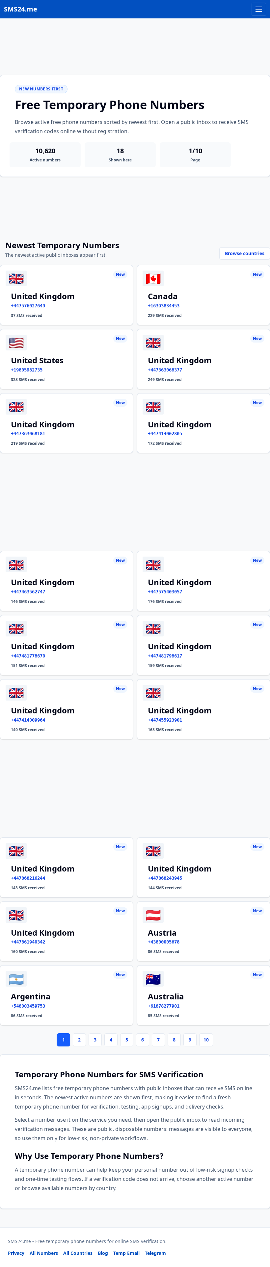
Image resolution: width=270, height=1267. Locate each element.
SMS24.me (20, 9)
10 (206, 1040)
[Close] (258, 1232)
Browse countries (244, 253)
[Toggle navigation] (259, 9)
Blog (103, 1253)
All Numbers (44, 1253)
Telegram (155, 1253)
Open (174, 1254)
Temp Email (126, 1253)
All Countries (78, 1253)
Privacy (16, 1253)
